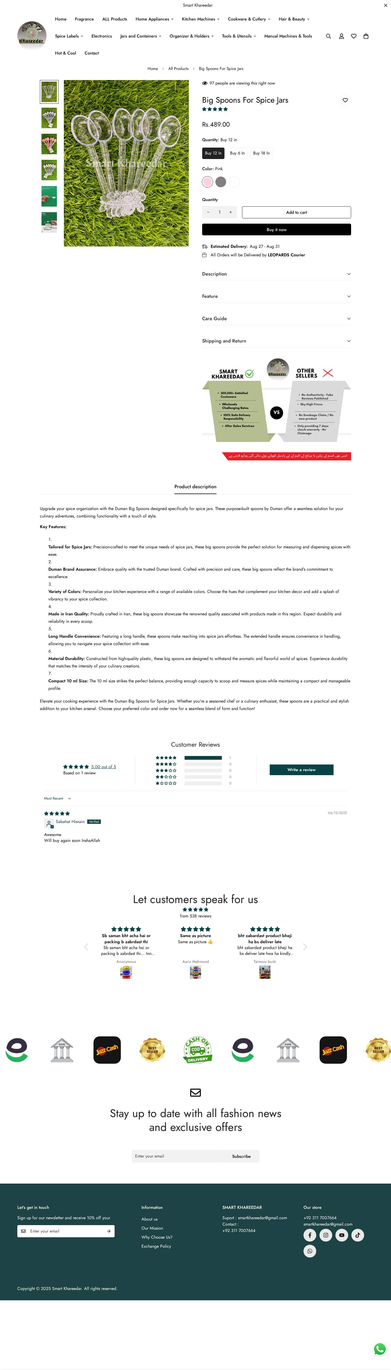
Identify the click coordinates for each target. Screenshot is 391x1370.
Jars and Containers (138, 36)
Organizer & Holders (189, 36)
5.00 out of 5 (103, 767)
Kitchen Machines (198, 19)
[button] (366, 36)
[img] (57, 814)
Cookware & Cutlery (247, 19)
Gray (220, 182)
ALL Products (114, 19)
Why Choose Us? (157, 1237)
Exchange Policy (156, 1246)
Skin (234, 182)
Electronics (101, 36)
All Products (178, 69)
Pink (207, 182)
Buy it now (276, 230)
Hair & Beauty (292, 19)
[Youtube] (341, 1235)
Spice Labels (67, 36)
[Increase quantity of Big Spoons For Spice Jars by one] (230, 212)
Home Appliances (152, 19)
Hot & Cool (65, 53)
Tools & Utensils (237, 36)
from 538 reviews (195, 916)
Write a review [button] (302, 770)
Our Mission (152, 1228)
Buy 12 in (213, 153)
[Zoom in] (178, 91)
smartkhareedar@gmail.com (327, 1224)
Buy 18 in (261, 153)
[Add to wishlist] (345, 100)
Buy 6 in (237, 153)
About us (149, 1219)
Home (60, 19)
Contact (92, 53)
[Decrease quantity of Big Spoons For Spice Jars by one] (208, 212)
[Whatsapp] (309, 1251)
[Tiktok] (357, 1235)
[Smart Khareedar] (32, 36)
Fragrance (84, 19)
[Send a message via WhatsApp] (380, 1349)
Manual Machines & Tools (288, 36)
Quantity (210, 200)
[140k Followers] (325, 1235)
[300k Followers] (309, 1235)
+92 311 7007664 (319, 1218)
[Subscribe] (109, 1231)
